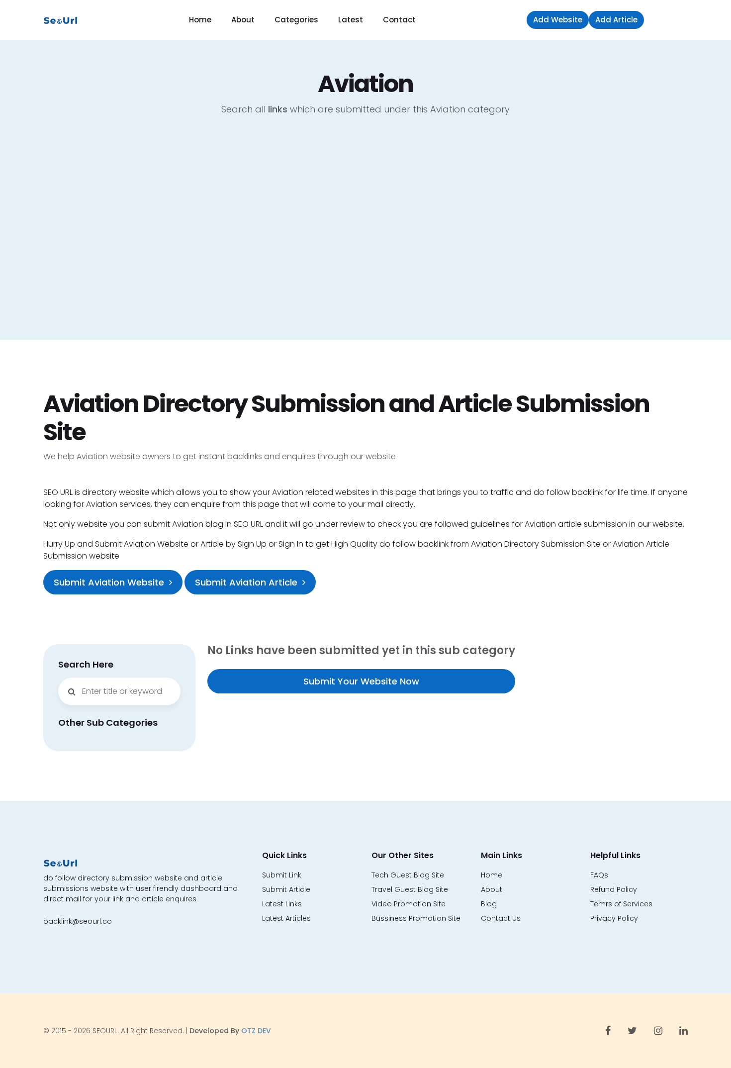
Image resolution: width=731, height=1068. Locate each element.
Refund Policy (613, 889)
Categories (296, 19)
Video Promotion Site (408, 904)
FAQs (599, 875)
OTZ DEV (256, 1031)
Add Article (616, 19)
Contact (399, 19)
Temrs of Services (621, 904)
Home (200, 19)
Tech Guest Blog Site (407, 875)
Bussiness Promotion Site (415, 918)
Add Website (557, 19)
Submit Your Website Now (361, 681)
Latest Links (282, 904)
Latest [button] (350, 19)
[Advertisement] (365, 235)
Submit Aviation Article (246, 582)
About (243, 19)
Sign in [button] (668, 19)
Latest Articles (286, 918)
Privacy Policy (614, 918)
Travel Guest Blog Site (409, 889)
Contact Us (501, 918)
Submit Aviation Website (109, 582)
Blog (489, 904)
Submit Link (281, 875)
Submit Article (286, 889)
